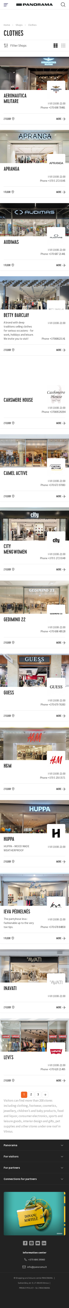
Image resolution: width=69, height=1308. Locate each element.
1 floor (7, 192)
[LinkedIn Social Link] (44, 1243)
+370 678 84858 (57, 927)
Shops (19, 25)
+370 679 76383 (57, 704)
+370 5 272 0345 (56, 180)
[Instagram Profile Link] (31, 1243)
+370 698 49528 (57, 631)
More (58, 119)
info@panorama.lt (37, 1267)
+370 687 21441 (57, 254)
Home (7, 25)
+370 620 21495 (57, 1069)
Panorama (10, 1145)
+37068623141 (57, 338)
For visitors (11, 1156)
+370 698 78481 (57, 107)
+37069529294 (57, 412)
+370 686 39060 (36, 1259)
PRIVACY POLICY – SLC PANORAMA (34, 1287)
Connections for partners (20, 1179)
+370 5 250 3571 (56, 777)
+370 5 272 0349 (56, 558)
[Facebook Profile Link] (25, 1243)
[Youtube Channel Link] (38, 1243)
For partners (12, 1167)
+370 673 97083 (57, 485)
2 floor (7, 119)
